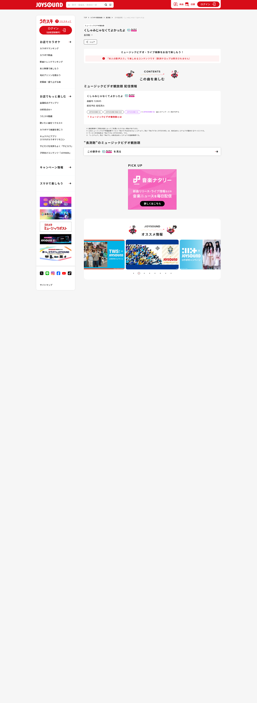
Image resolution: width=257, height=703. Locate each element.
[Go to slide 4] (149, 273)
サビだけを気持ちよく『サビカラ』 (56, 146)
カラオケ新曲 (46, 55)
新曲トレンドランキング (51, 61)
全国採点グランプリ (49, 102)
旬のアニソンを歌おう (50, 75)
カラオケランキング (49, 48)
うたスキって (65, 21)
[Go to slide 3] (144, 273)
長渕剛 (108, 17)
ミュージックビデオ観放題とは (106, 116)
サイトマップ (46, 284)
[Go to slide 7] (165, 273)
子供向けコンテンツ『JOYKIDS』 (55, 152)
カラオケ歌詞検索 (96, 17)
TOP (85, 17)
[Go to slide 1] (133, 273)
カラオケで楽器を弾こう (51, 129)
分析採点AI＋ (46, 109)
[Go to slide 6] (160, 273)
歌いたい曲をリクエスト (51, 122)
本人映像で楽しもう (49, 68)
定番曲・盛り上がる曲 (50, 81)
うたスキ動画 (46, 116)
